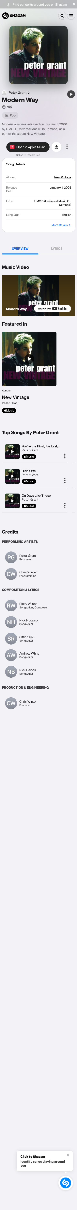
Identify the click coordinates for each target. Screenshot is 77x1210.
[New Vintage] (29, 372)
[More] (64, 456)
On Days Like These (36, 495)
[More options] (67, 147)
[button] (74, 4)
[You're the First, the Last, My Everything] (12, 451)
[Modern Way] (71, 94)
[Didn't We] (12, 476)
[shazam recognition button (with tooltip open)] (66, 1183)
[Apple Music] (9, 410)
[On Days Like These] (12, 501)
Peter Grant (30, 450)
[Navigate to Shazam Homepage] (14, 15)
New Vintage (36, 134)
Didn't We (29, 471)
